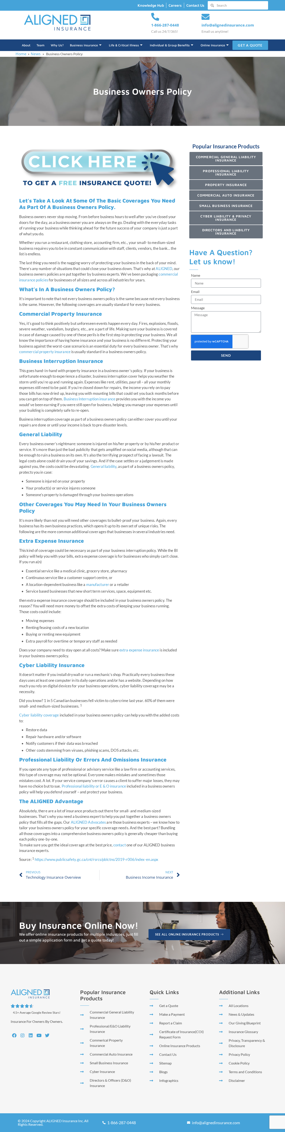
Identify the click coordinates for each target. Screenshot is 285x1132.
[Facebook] (14, 1035)
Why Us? (57, 45)
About (26, 45)
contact (119, 845)
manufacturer (97, 584)
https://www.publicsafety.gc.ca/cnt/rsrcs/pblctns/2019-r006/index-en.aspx (96, 859)
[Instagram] (22, 1035)
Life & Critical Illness (124, 45)
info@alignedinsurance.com (228, 25)
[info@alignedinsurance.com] (206, 17)
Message (198, 308)
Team (41, 45)
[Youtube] (39, 1035)
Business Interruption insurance (89, 399)
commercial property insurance (45, 351)
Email (195, 292)
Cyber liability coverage (39, 715)
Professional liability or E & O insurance (94, 786)
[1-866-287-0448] (155, 17)
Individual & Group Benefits (170, 45)
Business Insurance (84, 45)
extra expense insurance (139, 650)
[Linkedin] (30, 1035)
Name (195, 275)
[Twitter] (47, 1035)
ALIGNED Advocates (88, 822)
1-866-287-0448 (165, 25)
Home (21, 53)
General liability (104, 466)
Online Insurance (213, 45)
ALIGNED (164, 268)
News (36, 53)
